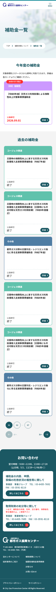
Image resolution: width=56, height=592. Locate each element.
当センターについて (11, 556)
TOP (8, 46)
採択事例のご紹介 (10, 561)
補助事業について (22, 46)
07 (28, 425)
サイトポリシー (34, 583)
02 (17, 425)
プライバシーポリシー (12, 583)
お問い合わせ (31, 571)
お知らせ (29, 566)
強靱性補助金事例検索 (35, 561)
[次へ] (47, 434)
